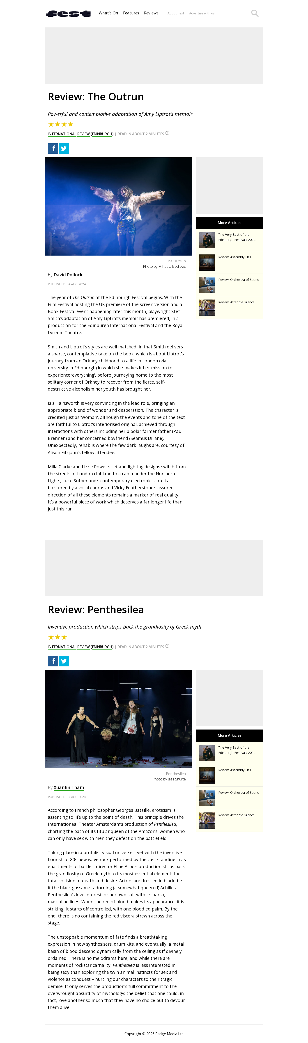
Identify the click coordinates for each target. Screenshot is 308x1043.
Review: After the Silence (236, 302)
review (83, 133)
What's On (108, 13)
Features (131, 13)
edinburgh (102, 133)
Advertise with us (202, 13)
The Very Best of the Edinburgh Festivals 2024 (236, 237)
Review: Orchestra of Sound (238, 279)
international (62, 133)
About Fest (176, 13)
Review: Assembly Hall (234, 257)
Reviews (151, 13)
